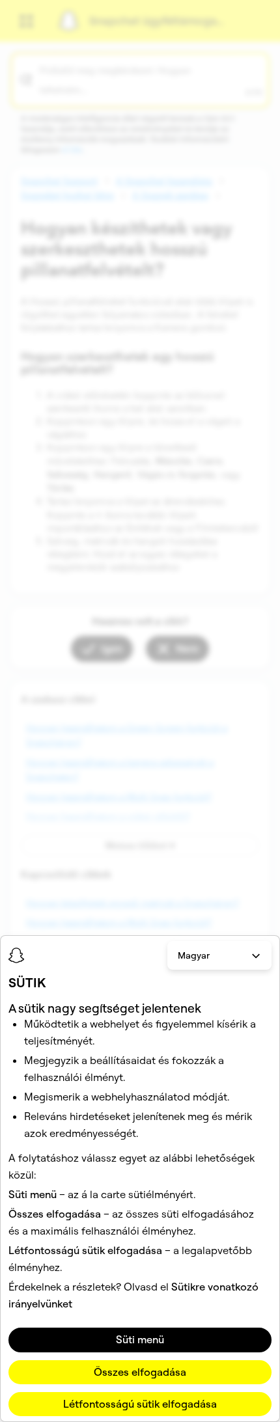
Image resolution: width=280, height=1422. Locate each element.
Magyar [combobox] (194, 955)
